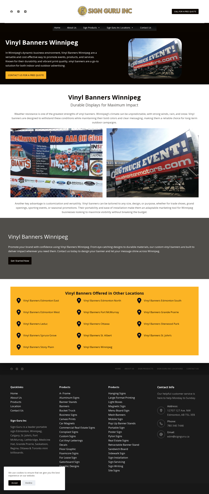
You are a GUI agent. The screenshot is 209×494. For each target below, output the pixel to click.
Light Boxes (115, 402)
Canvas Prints (67, 419)
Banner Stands (68, 402)
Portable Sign (116, 427)
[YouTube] (25, 11)
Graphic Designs (69, 466)
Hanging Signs (117, 393)
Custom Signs (67, 436)
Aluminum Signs (69, 397)
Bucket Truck (67, 410)
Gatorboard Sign (69, 462)
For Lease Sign (68, 457)
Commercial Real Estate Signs (77, 427)
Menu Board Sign (118, 410)
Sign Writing (115, 466)
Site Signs (114, 470)
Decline (28, 482)
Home (57, 27)
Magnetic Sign (116, 406)
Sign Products (90, 27)
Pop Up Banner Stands (122, 423)
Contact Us (145, 27)
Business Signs (68, 414)
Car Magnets (67, 423)
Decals (63, 444)
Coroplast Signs (68, 432)
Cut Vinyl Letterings (71, 440)
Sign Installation (118, 457)
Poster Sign (115, 432)
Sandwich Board (118, 449)
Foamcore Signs (68, 453)
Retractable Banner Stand (123, 444)
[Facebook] (11, 11)
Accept (14, 482)
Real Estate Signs (118, 440)
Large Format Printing (121, 397)
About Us (71, 27)
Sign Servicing (116, 462)
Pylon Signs (115, 436)
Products (15, 402)
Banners (64, 406)
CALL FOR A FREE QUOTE (185, 11)
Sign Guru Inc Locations (118, 27)
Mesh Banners (116, 414)
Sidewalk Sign (116, 453)
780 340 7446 (175, 425)
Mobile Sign (115, 419)
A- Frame (64, 393)
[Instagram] (18, 11)
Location (15, 406)
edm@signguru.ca (178, 436)
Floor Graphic (67, 449)
